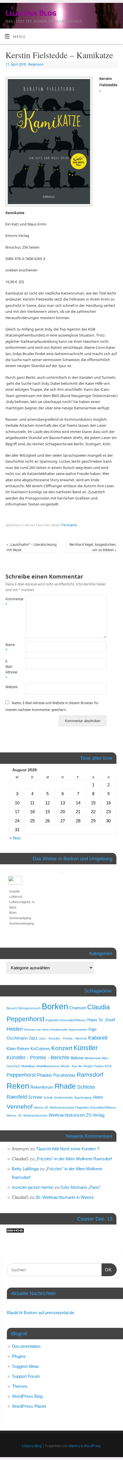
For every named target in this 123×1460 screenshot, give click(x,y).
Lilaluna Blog (30, 13)
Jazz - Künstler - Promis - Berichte (63, 1038)
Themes (19, 1386)
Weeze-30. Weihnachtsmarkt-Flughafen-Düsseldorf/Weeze (75, 1107)
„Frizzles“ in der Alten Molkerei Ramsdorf (73, 1158)
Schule (48, 1097)
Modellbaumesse (48, 1066)
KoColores (40, 1048)
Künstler (86, 1048)
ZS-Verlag (95, 1115)
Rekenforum (41, 1087)
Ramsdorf (90, 1074)
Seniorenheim (63, 1097)
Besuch (12, 1008)
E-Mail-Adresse (10, 669)
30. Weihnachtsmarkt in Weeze (64, 1197)
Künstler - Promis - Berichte (38, 1057)
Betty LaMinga (25, 1168)
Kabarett (98, 1038)
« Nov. (15, 837)
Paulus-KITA (103, 1066)
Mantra (74, 1446)
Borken (55, 1006)
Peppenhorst (21, 1075)
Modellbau (28, 1066)
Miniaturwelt (92, 1058)
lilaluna (77, 1057)
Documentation (26, 1346)
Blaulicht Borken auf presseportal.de (40, 1312)
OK (107, 1269)
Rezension (35, 64)
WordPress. (92, 1446)
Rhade (65, 1086)
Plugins (19, 1356)
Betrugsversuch (29, 1008)
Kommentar (10, 602)
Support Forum (26, 1376)
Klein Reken (18, 1048)
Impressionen (77, 1029)
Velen (98, 1097)
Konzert (61, 1048)
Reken (18, 1086)
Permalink (69, 525)
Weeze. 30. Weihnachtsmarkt (27, 1115)
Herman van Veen (36, 1029)
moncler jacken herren (32, 1187)
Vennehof (20, 1106)
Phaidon (44, 1075)
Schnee (35, 1097)
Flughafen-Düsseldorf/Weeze (65, 1020)
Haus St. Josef (101, 1019)
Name (10, 647)
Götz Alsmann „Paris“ (80, 1187)
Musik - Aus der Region (77, 1066)
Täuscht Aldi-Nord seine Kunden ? (67, 1148)
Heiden (15, 1029)
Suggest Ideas (25, 1366)
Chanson (77, 1007)
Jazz (33, 1038)
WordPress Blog (27, 1396)
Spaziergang (83, 1097)
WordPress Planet (29, 1406)
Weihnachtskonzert (67, 1115)
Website (10, 687)
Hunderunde (58, 1029)
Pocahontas (64, 1075)
